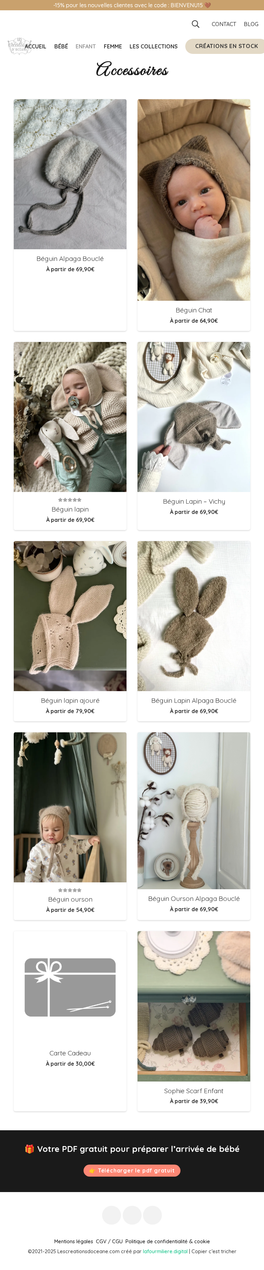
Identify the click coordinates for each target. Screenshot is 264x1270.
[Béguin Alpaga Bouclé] (70, 174)
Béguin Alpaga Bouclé (70, 258)
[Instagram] (132, 1215)
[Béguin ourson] (70, 807)
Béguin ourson (70, 899)
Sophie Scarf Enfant (193, 1091)
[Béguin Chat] (194, 200)
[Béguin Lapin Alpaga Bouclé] (194, 616)
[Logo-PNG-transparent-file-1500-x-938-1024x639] (19, 46)
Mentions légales (73, 1241)
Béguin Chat (194, 310)
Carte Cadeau (70, 1053)
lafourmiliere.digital (165, 1251)
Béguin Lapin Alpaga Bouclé (193, 700)
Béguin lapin (70, 509)
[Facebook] (111, 1215)
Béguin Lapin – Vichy (194, 501)
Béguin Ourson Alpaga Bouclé (194, 898)
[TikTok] (152, 1215)
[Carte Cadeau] (70, 987)
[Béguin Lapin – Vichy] (194, 417)
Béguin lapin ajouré (70, 700)
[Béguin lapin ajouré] (70, 616)
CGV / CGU (109, 1241)
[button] (195, 24)
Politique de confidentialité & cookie (167, 1241)
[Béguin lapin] (70, 417)
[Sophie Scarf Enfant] (194, 1006)
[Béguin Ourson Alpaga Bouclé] (194, 811)
